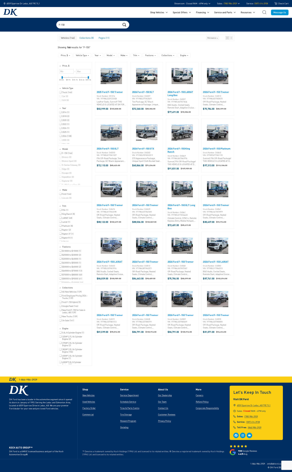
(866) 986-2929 (254, 427)
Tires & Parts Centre (129, 408)
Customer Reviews (166, 414)
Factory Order (89, 408)
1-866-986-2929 (257, 463)
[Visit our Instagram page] (242, 435)
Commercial (88, 414)
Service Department (129, 395)
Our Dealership (165, 395)
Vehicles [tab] (67, 37)
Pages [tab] (104, 37)
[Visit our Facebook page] (236, 435)
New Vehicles (88, 395)
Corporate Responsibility (207, 408)
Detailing (124, 427)
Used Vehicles (88, 401)
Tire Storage (126, 414)
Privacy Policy (164, 421)
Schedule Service (128, 401)
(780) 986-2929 (251, 416)
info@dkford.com (275, 463)
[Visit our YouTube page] (249, 435)
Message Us (279, 12)
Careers (199, 395)
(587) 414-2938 (261, 3)
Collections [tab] (86, 37)
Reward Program (128, 421)
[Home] (10, 12)
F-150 (86, 47)
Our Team (162, 401)
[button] (227, 37)
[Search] (124, 25)
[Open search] (264, 12)
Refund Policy (202, 401)
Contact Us (163, 408)
